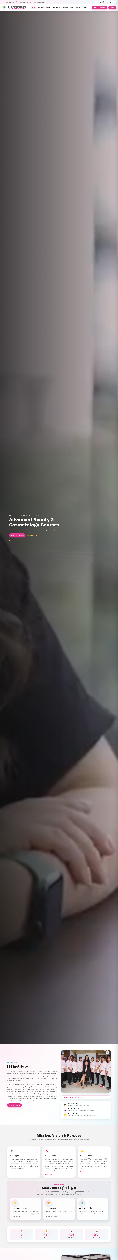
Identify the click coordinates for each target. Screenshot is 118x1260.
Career (77, 7)
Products (41, 7)
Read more (14, 1172)
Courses (56, 7)
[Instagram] (103, 2)
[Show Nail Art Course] (15, 540)
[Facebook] (100, 2)
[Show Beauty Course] (11, 540)
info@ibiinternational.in (39, 2)
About (48, 7)
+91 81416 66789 (9, 2)
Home (34, 7)
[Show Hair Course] (13, 540)
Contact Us (85, 7)
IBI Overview (14, 1105)
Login (112, 7)
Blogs (71, 7)
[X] (114, 2)
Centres (65, 7)
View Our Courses (17, 535)
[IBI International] (14, 8)
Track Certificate (99, 7)
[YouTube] (107, 2)
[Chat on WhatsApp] (96, 2)
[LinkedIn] (111, 2)
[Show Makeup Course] (9, 540)
